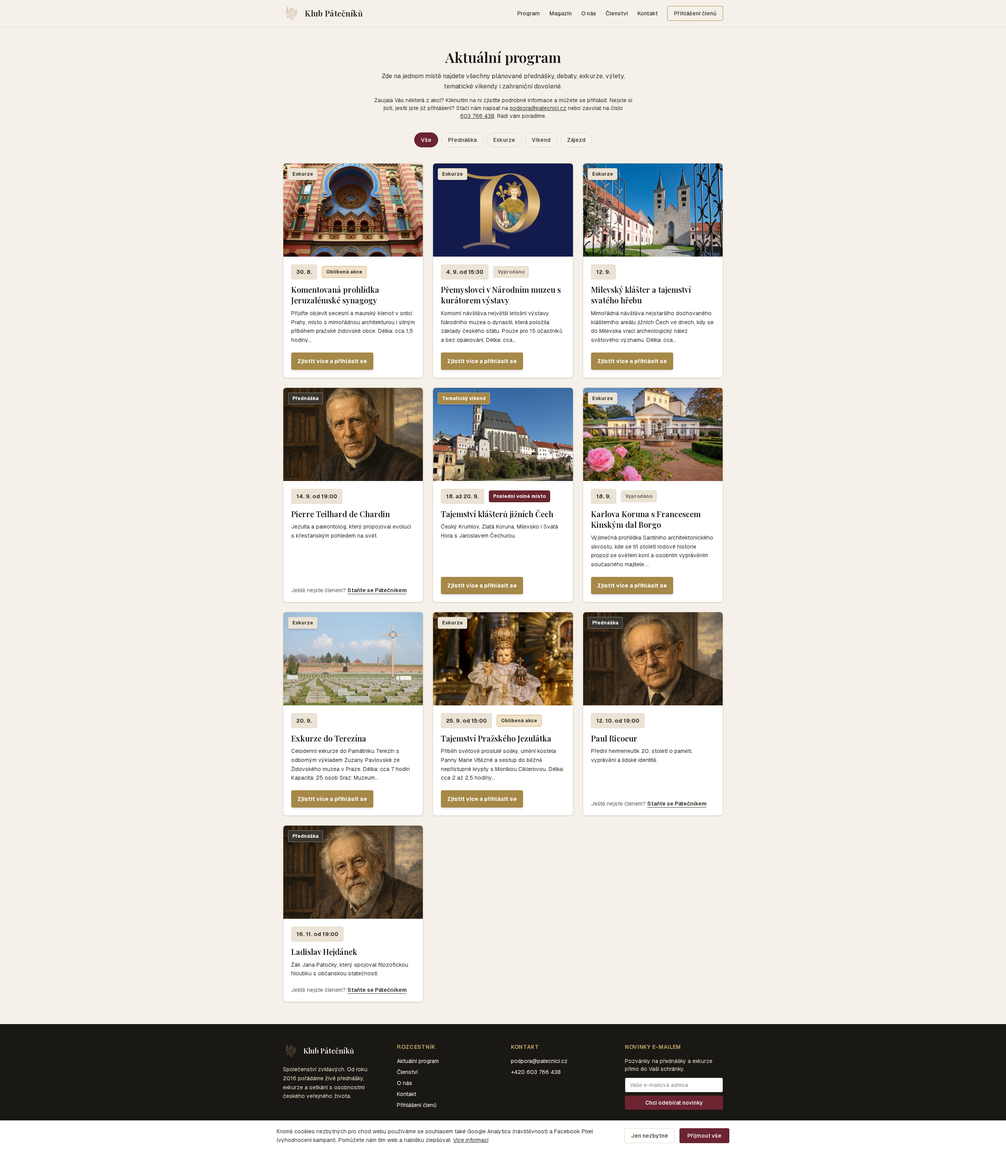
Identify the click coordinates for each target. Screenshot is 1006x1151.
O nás (588, 13)
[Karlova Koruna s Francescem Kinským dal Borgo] (653, 495)
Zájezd (576, 139)
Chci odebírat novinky (674, 1102)
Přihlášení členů (695, 13)
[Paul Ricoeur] (653, 713)
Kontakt (647, 13)
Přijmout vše (704, 1135)
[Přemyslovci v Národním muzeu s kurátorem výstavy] (503, 270)
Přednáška (462, 139)
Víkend (541, 139)
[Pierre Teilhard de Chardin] (353, 495)
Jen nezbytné (649, 1135)
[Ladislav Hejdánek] (353, 914)
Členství (617, 13)
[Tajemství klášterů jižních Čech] (503, 495)
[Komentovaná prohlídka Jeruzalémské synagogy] (353, 270)
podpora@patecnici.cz (538, 108)
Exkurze (504, 139)
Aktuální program (418, 1061)
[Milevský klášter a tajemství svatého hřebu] (653, 270)
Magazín (560, 13)
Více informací (470, 1140)
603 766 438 (477, 115)
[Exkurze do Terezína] (353, 713)
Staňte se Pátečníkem (377, 590)
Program (528, 13)
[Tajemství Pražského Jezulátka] (503, 713)
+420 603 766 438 (536, 1072)
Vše (426, 139)
